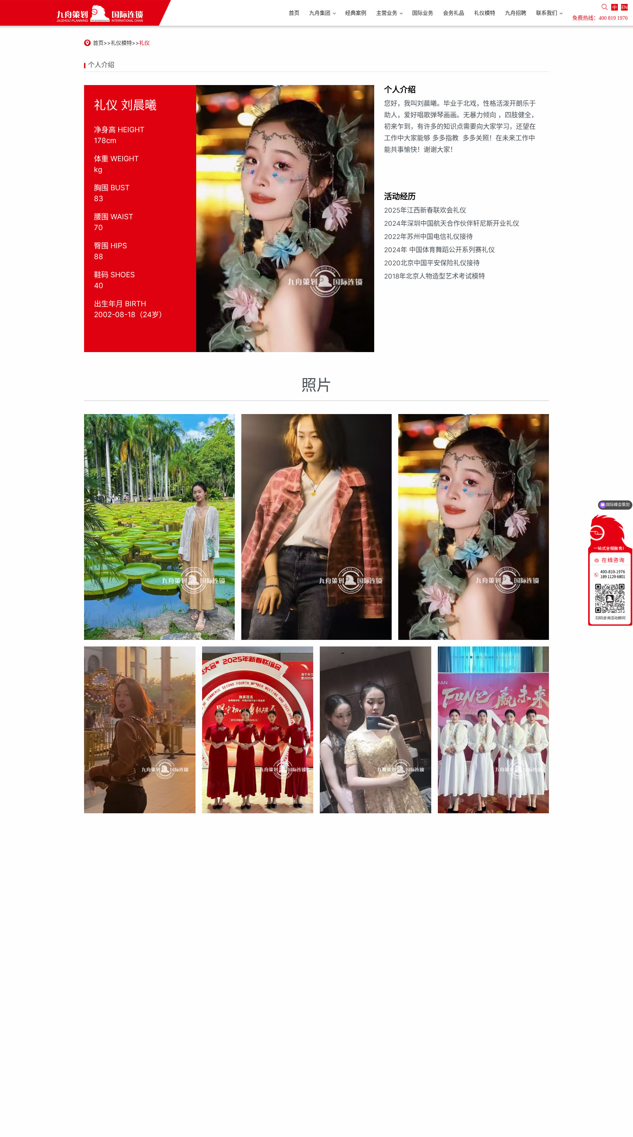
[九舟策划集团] (85, 13)
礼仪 (144, 43)
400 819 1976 (613, 18)
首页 (98, 43)
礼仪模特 (121, 43)
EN (624, 7)
